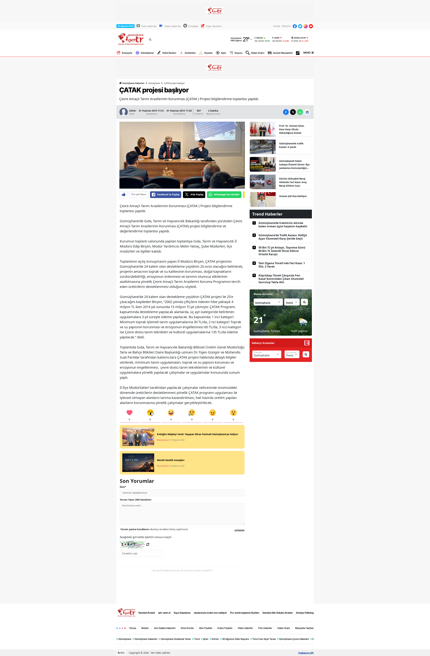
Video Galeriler (172, 26)
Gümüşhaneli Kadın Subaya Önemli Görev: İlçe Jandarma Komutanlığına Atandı (294, 164)
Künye (276, 26)
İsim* (123, 486)
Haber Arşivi (257, 52)
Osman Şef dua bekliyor (293, 196)
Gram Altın (300, 38)
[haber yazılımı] (306, 652)
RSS (122, 652)
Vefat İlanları (169, 52)
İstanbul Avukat (147, 612)
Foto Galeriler (149, 26)
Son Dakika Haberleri (165, 628)
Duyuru (238, 52)
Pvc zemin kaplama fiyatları (244, 612)
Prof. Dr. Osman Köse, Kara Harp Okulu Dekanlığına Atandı (291, 129)
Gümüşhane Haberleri (133, 83)
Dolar (259, 38)
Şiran (204, 638)
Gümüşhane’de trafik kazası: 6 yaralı (291, 145)
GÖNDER (239, 530)
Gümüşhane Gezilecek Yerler (175, 638)
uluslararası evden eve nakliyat (210, 612)
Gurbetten (190, 52)
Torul (196, 638)
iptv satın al (164, 612)
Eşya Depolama (182, 612)
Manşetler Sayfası (304, 628)
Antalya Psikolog (305, 612)
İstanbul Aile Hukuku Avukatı (278, 612)
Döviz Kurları (187, 628)
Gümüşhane (147, 52)
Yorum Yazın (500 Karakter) (135, 499)
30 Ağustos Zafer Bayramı (234, 638)
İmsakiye (193, 26)
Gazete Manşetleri (283, 52)
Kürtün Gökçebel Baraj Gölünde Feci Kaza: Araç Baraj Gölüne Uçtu (293, 182)
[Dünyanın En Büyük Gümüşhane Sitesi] (126, 612)
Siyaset (208, 52)
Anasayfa (127, 52)
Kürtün (214, 638)
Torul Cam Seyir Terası (263, 638)
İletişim (286, 26)
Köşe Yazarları (214, 26)
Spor (223, 52)
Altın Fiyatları (205, 628)
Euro (276, 38)
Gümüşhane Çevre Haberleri (293, 638)
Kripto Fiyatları (225, 628)
